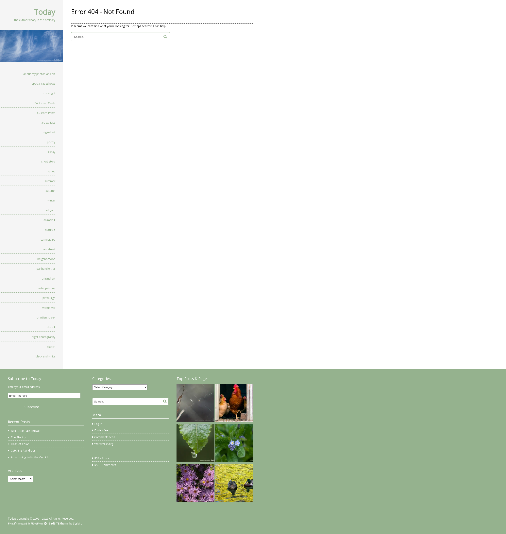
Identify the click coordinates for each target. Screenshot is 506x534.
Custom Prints (46, 113)
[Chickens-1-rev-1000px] (234, 403)
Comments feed (104, 437)
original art (48, 132)
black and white (45, 356)
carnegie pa (48, 239)
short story (48, 161)
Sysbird (77, 523)
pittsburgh (48, 298)
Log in (98, 424)
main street (48, 249)
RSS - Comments (105, 465)
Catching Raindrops (23, 450)
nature (49, 230)
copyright (49, 93)
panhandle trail (46, 268)
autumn (50, 191)
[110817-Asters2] (195, 483)
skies (50, 327)
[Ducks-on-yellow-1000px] (234, 483)
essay (51, 152)
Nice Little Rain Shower (26, 431)
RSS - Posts (101, 458)
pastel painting (46, 288)
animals (48, 220)
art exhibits (48, 122)
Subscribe (31, 407)
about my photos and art (39, 74)
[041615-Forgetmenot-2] (234, 443)
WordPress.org (103, 444)
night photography (43, 337)
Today (44, 12)
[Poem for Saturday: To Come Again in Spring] (195, 403)
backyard (49, 210)
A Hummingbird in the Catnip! (29, 457)
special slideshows (43, 83)
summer (50, 181)
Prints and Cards (44, 103)
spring (51, 171)
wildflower (48, 308)
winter (51, 200)
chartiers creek (46, 317)
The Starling (18, 437)
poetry (51, 142)
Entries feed (102, 430)
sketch (51, 347)
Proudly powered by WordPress (25, 523)
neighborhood (46, 259)
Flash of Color (20, 444)
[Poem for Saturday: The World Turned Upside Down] (195, 443)
